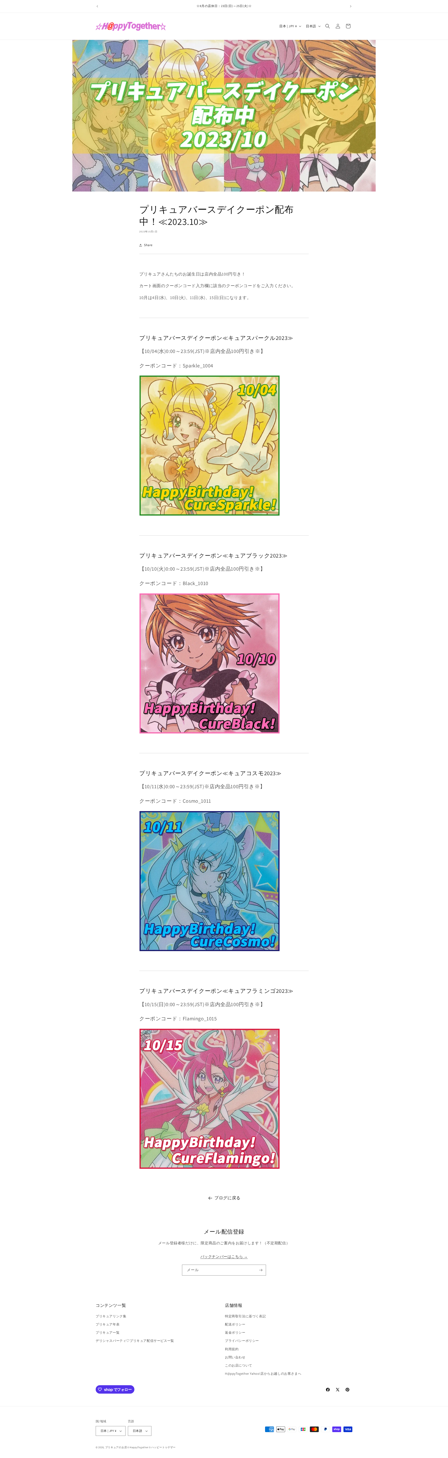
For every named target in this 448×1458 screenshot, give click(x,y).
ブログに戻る (227, 1197)
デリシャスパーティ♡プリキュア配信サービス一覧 (135, 1341)
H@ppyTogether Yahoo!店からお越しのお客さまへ (263, 1373)
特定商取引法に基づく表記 (245, 1316)
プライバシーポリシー (242, 1341)
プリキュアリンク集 (111, 1316)
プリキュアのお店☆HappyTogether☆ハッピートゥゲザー (140, 1447)
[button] (327, 26)
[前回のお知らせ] (97, 6)
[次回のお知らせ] (351, 6)
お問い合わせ (235, 1357)
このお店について (238, 1365)
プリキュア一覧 (107, 1332)
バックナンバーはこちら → (224, 1256)
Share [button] (148, 245)
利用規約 (231, 1349)
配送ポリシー (235, 1324)
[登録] (261, 1270)
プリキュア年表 (107, 1324)
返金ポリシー (235, 1332)
